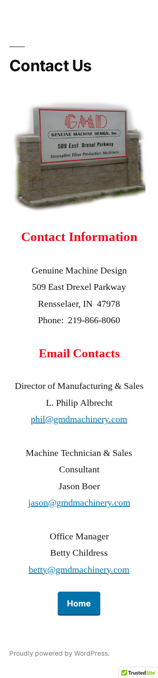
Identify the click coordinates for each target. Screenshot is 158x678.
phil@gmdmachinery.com (79, 419)
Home (79, 603)
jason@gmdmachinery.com (79, 503)
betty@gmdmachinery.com (79, 570)
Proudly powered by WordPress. (59, 653)
